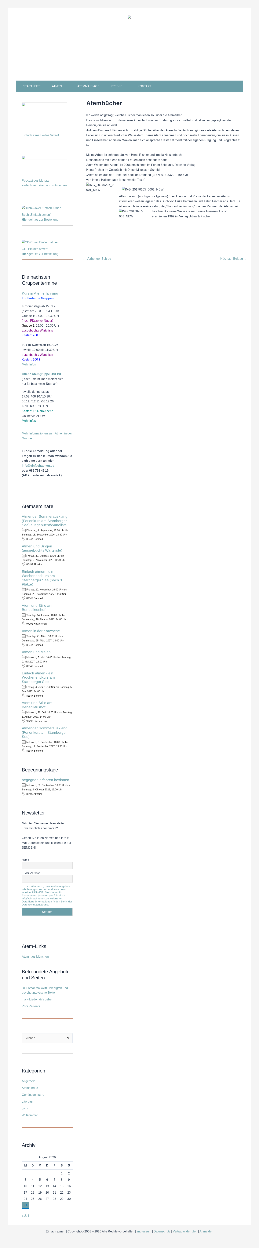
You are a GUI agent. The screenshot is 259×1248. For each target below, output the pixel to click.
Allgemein (28, 1081)
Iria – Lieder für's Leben (37, 999)
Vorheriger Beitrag (97, 258)
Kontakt (144, 86)
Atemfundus (30, 1088)
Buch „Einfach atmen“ (37, 214)
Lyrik (25, 1108)
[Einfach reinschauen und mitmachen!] (44, 117)
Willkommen (30, 1115)
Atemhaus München (35, 956)
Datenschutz (162, 1231)
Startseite (32, 86)
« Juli (25, 1215)
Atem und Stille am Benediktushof (37, 608)
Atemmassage (88, 86)
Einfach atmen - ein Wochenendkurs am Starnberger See (38, 677)
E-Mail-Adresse (31, 872)
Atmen (57, 86)
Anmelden (206, 1231)
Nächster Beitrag (233, 258)
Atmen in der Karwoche (41, 631)
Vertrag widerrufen (185, 1231)
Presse (116, 86)
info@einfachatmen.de (38, 465)
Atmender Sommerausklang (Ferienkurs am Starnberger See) (44, 732)
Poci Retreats (31, 1006)
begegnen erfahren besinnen (45, 780)
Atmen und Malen (36, 652)
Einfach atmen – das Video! (40, 135)
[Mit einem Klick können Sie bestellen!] (41, 208)
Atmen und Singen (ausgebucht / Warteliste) (42, 548)
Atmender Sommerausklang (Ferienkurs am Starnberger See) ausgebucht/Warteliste (44, 520)
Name (25, 859)
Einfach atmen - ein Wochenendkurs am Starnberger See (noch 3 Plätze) (42, 578)
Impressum (144, 1231)
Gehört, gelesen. (33, 1094)
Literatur (27, 1101)
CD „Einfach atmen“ (35, 249)
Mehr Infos (29, 364)
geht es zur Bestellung (40, 219)
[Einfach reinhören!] (44, 166)
